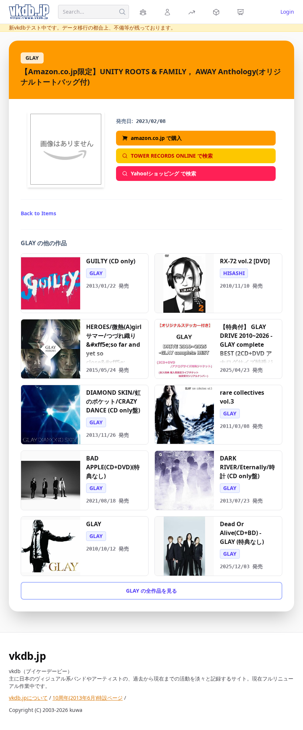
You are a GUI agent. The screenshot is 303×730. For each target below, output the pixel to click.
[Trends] (193, 12)
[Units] (144, 12)
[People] (168, 12)
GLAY (32, 57)
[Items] (217, 12)
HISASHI (234, 273)
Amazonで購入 (54, 304)
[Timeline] (241, 12)
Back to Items (38, 213)
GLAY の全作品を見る (151, 590)
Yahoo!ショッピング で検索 (163, 173)
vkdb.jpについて (28, 697)
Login (287, 11)
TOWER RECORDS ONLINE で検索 (172, 155)
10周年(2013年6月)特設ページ (87, 697)
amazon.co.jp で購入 (156, 137)
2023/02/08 (151, 121)
